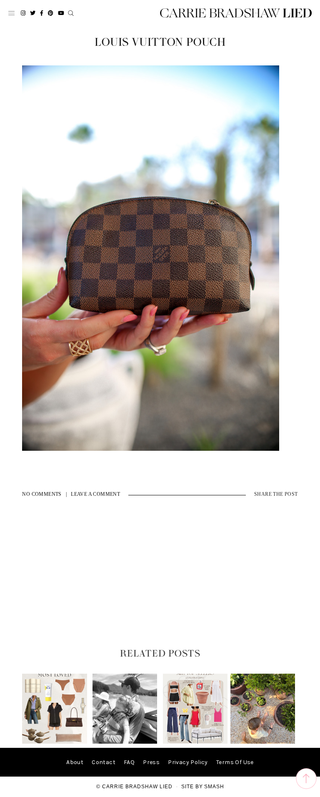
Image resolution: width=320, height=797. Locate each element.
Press (151, 762)
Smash (214, 787)
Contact (103, 762)
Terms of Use (235, 762)
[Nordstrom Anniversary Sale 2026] (54, 741)
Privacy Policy (188, 762)
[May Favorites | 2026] (195, 741)
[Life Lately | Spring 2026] (262, 741)
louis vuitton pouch (160, 42)
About (74, 762)
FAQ (129, 762)
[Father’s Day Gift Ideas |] (124, 741)
